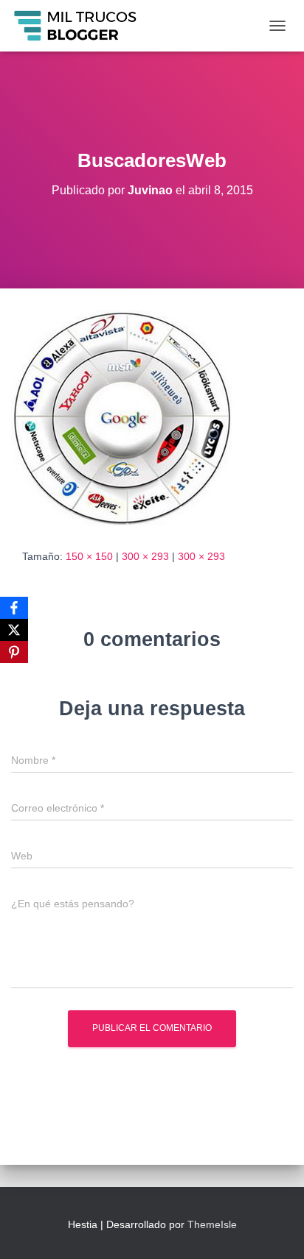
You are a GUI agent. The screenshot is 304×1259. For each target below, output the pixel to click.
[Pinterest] (14, 652)
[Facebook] (14, 608)
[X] (14, 630)
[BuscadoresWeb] (121, 417)
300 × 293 (145, 556)
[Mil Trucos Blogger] (82, 25)
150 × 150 (89, 556)
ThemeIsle (212, 1224)
